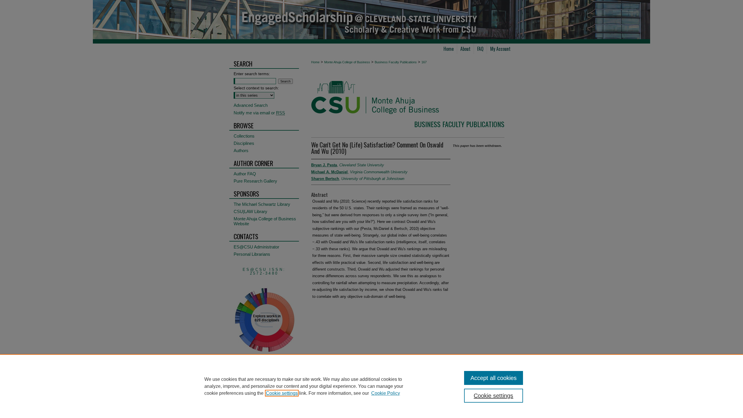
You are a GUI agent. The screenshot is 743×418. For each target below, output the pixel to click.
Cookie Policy (385, 393)
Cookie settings (282, 393)
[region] (371, 386)
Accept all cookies (493, 378)
